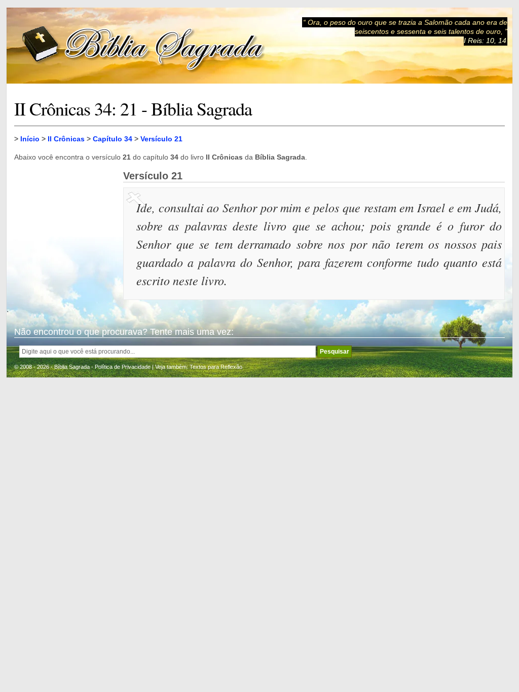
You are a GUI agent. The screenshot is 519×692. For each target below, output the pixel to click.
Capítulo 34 (112, 139)
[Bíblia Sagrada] (143, 46)
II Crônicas (66, 139)
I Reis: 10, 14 (485, 40)
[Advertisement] (65, 221)
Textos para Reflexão (216, 367)
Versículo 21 (161, 139)
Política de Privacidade (123, 367)
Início (30, 139)
